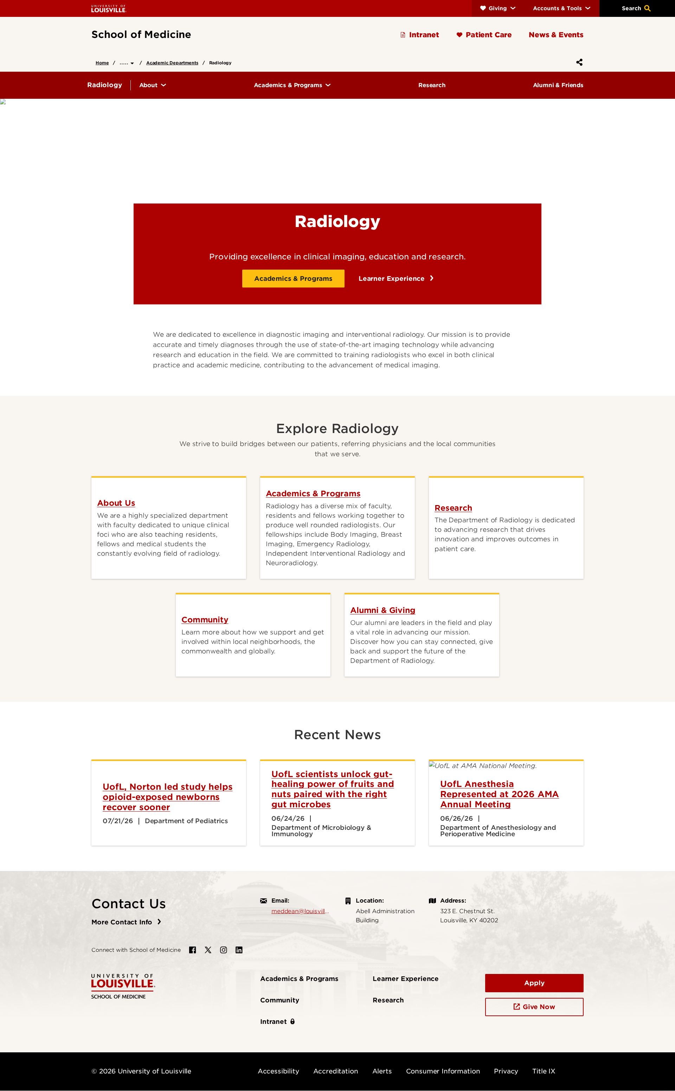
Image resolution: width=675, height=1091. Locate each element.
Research (388, 1000)
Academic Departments (172, 62)
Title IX (543, 1071)
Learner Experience (393, 278)
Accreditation (335, 1071)
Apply (534, 983)
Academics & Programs (293, 278)
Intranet (273, 1021)
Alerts (382, 1071)
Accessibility (278, 1071)
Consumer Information (443, 1071)
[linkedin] (239, 950)
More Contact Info (122, 922)
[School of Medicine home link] (123, 985)
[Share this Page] (578, 62)
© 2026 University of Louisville (141, 1071)
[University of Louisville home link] (109, 8)
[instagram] (223, 950)
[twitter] (208, 950)
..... (125, 62)
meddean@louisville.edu (300, 911)
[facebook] (192, 950)
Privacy (506, 1071)
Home (102, 62)
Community (279, 1000)
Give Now (539, 1007)
